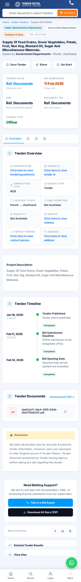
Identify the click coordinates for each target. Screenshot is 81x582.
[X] (70, 531)
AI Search (69, 12)
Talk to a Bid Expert (42, 502)
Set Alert (66, 64)
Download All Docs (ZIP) (43, 512)
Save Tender (18, 64)
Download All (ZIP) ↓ (62, 396)
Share (43, 64)
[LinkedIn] (63, 531)
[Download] (65, 411)
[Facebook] (55, 531)
